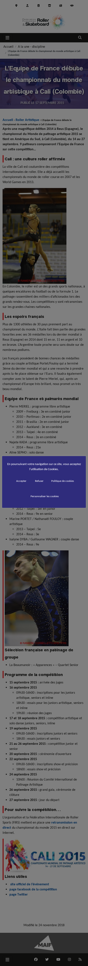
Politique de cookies (62, 480)
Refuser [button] (39, 480)
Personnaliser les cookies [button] (45, 496)
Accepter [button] (21, 480)
